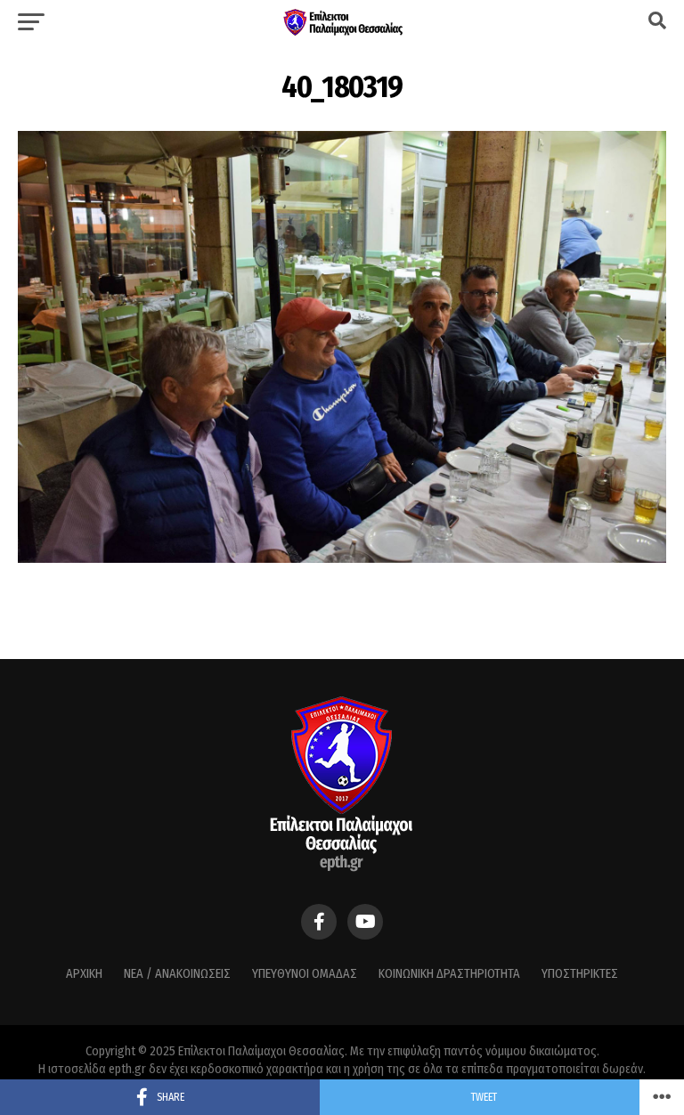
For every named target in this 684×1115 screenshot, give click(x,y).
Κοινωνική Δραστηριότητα (449, 973)
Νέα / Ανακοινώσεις (177, 973)
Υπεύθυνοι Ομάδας (304, 973)
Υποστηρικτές (580, 973)
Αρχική (84, 973)
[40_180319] (342, 557)
